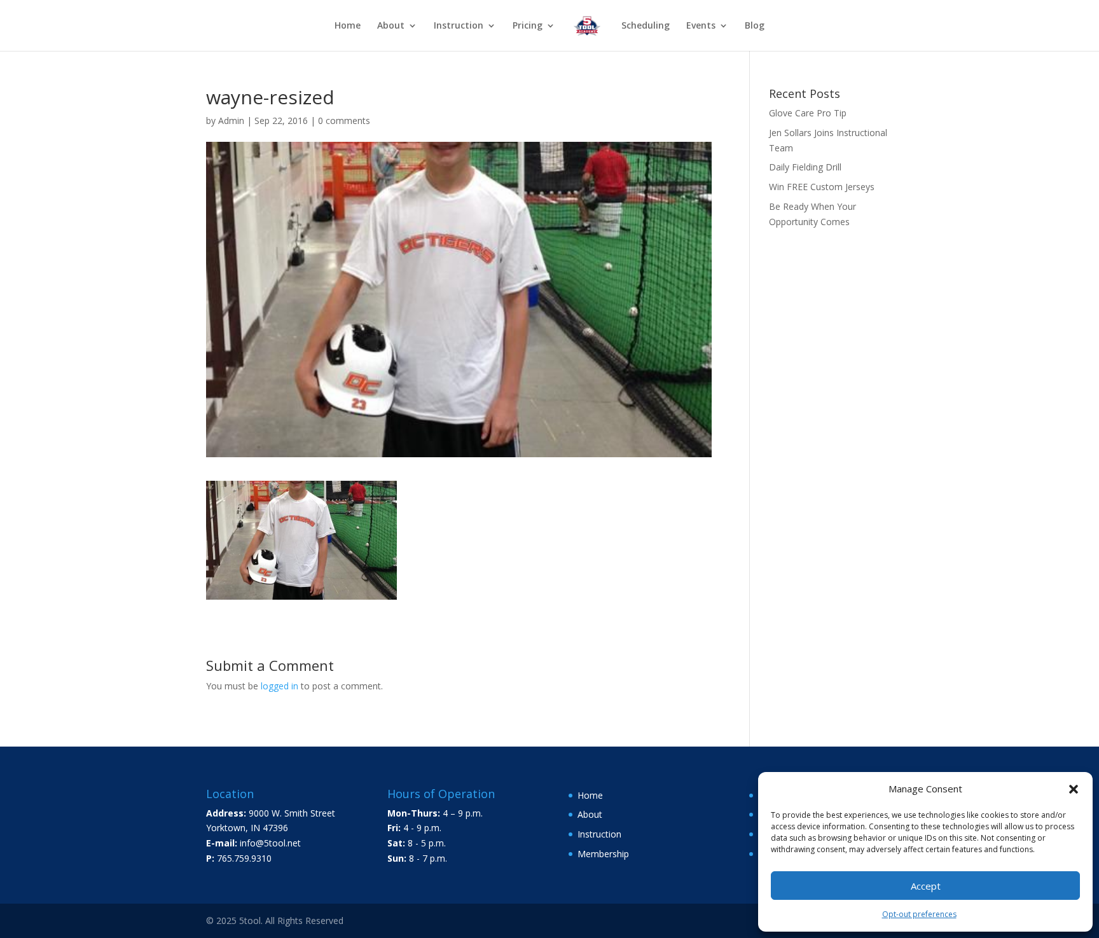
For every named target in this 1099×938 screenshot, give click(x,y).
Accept (926, 885)
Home (348, 26)
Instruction (458, 26)
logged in (279, 686)
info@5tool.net (270, 843)
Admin (231, 120)
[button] (1073, 789)
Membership (603, 854)
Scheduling (645, 26)
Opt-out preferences (919, 914)
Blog (754, 26)
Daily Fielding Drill (805, 167)
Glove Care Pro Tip (808, 113)
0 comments (344, 120)
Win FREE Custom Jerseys (821, 187)
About (390, 26)
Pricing (528, 26)
